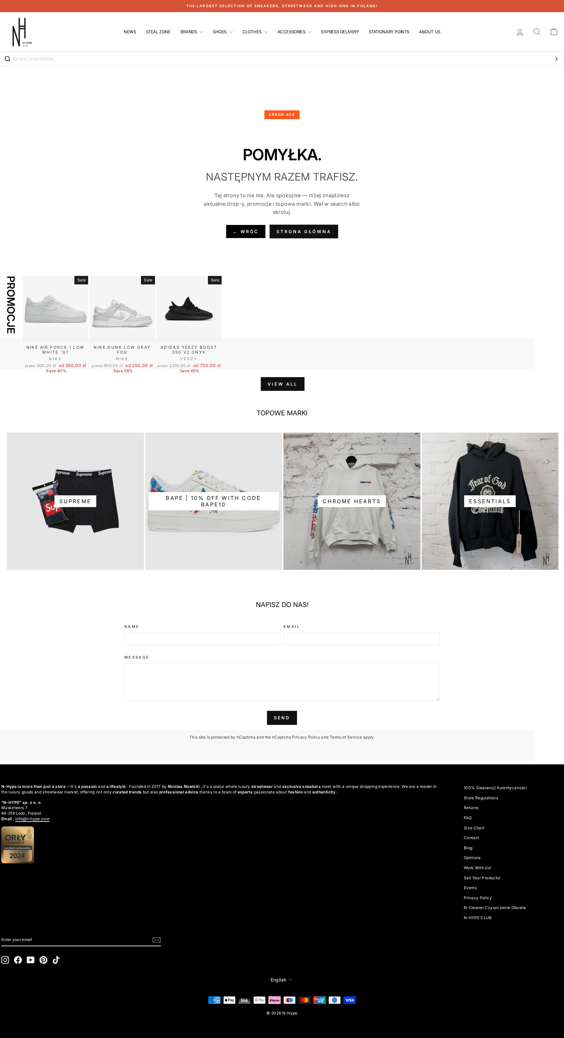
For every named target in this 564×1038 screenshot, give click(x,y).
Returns (471, 807)
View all (282, 384)
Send (282, 717)
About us (429, 31)
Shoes (220, 31)
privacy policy (478, 897)
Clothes (253, 31)
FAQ (468, 817)
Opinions (472, 857)
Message (137, 657)
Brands (189, 31)
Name (131, 626)
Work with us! (477, 867)
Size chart (474, 827)
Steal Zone (158, 31)
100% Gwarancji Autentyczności (495, 787)
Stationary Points (389, 31)
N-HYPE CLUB (478, 917)
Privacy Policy (306, 737)
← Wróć (246, 231)
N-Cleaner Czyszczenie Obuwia (495, 907)
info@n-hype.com (32, 818)
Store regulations (481, 797)
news (130, 31)
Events (470, 887)
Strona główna (303, 231)
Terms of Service (346, 737)
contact (471, 837)
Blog (468, 847)
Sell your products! (482, 877)
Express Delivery (340, 31)
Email (292, 626)
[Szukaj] (556, 59)
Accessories (291, 31)
